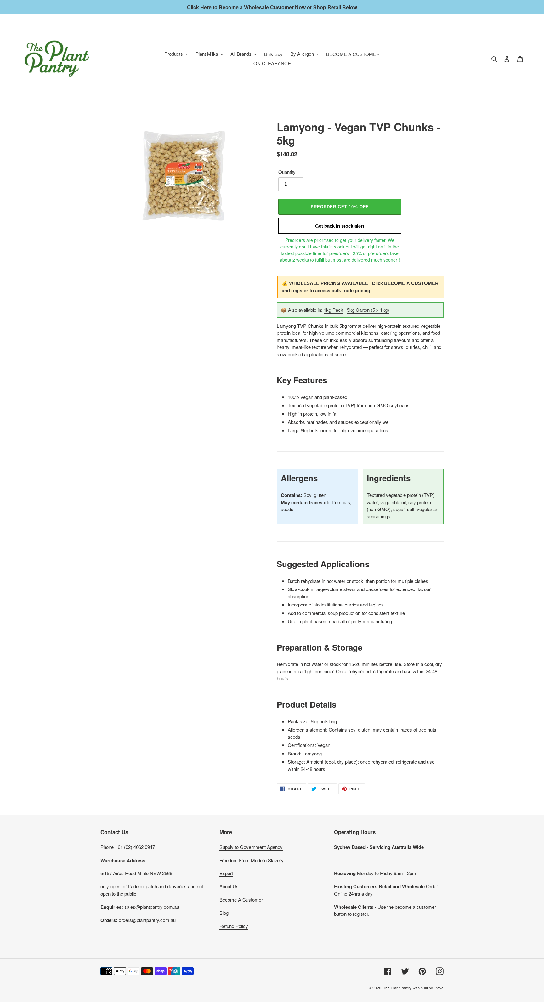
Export (226, 873)
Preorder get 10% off (340, 206)
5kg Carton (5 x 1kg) (368, 309)
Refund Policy (233, 926)
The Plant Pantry (397, 987)
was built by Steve (428, 987)
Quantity (287, 171)
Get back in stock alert (339, 225)
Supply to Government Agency (251, 847)
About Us (229, 886)
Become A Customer (241, 899)
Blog (224, 912)
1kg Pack (333, 309)
